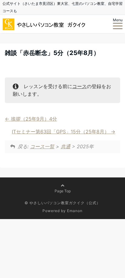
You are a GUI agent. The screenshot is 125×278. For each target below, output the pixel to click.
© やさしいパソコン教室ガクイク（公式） (62, 203)
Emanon (75, 210)
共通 (65, 146)
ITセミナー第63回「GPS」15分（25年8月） (61, 132)
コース (79, 86)
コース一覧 (42, 146)
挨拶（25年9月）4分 (33, 119)
